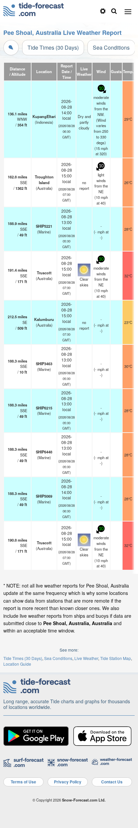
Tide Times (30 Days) (53, 47)
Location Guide (17, 664)
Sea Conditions (111, 47)
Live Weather (86, 658)
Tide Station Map (115, 658)
